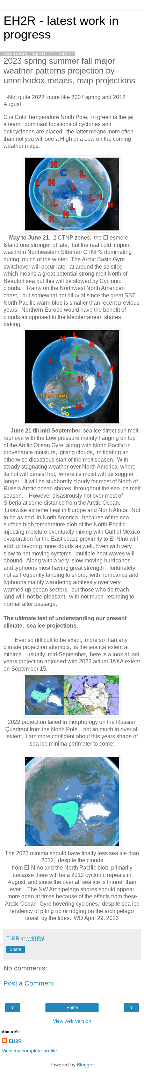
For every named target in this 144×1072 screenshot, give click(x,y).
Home (72, 1007)
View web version (72, 1021)
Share (15, 949)
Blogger (85, 1064)
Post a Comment (28, 983)
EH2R (15, 1041)
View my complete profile (29, 1050)
